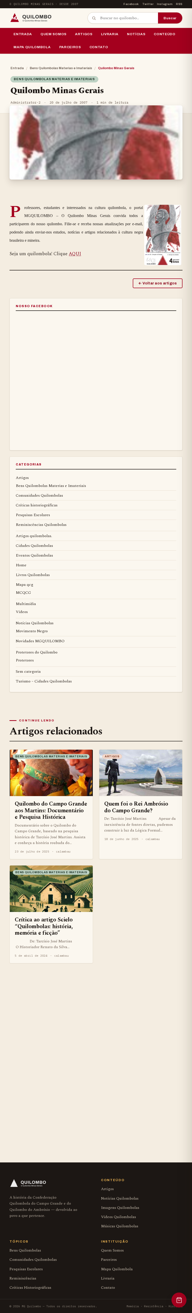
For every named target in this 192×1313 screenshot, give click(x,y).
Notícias (136, 34)
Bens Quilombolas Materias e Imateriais (61, 68)
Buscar (170, 18)
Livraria (107, 1278)
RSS (179, 3)
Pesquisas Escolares (33, 515)
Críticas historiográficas (37, 505)
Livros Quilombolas (33, 575)
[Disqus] (95, 1049)
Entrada (23, 34)
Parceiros (70, 47)
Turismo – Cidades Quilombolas (44, 681)
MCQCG (23, 593)
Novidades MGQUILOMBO (40, 641)
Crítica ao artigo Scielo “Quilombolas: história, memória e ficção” (44, 926)
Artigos (83, 34)
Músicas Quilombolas (119, 1226)
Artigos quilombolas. (34, 536)
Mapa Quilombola (32, 47)
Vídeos (22, 612)
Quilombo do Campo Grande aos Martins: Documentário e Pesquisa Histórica (51, 810)
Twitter (148, 3)
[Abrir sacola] (179, 1300)
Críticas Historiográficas (30, 1288)
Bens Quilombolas (25, 1250)
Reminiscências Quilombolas (41, 525)
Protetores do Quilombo (37, 652)
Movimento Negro (32, 631)
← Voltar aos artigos (157, 283)
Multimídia (26, 604)
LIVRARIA (109, 34)
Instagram (164, 3)
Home (21, 565)
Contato (99, 47)
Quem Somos (53, 34)
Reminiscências (23, 1278)
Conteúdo (164, 34)
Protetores (25, 660)
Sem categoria (28, 671)
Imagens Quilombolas (120, 1208)
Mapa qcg (24, 585)
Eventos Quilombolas (34, 555)
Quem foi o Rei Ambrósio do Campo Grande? (136, 807)
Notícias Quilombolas (35, 623)
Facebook (131, 3)
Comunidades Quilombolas (39, 495)
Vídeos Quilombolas (118, 1217)
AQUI (75, 253)
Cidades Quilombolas (34, 546)
